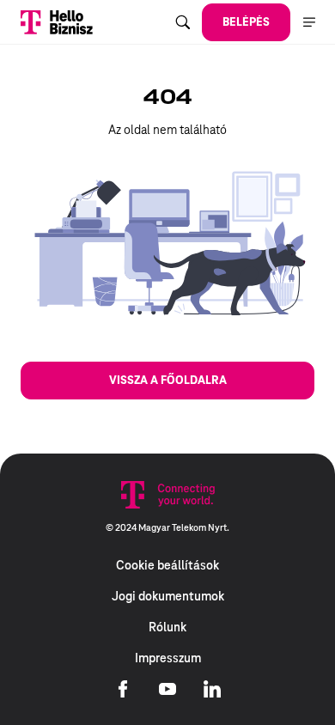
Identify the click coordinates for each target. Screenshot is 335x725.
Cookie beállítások (167, 565)
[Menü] (309, 22)
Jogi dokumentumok (168, 596)
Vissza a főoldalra (168, 380)
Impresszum (168, 658)
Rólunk (167, 627)
